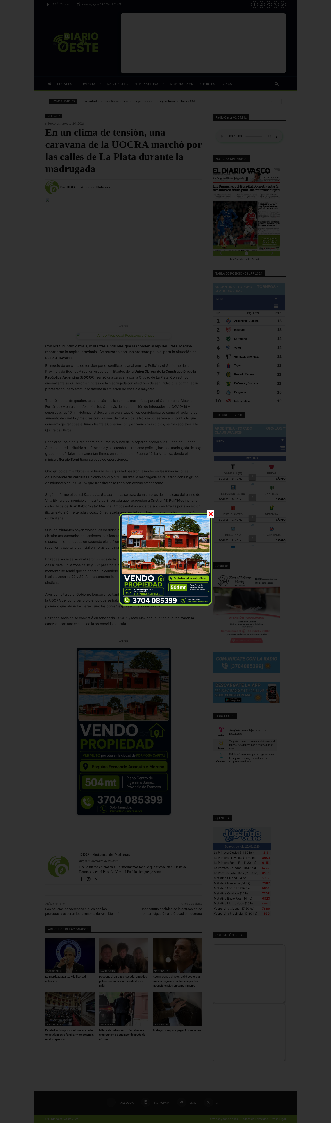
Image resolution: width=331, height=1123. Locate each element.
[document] (165, 561)
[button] (210, 514)
